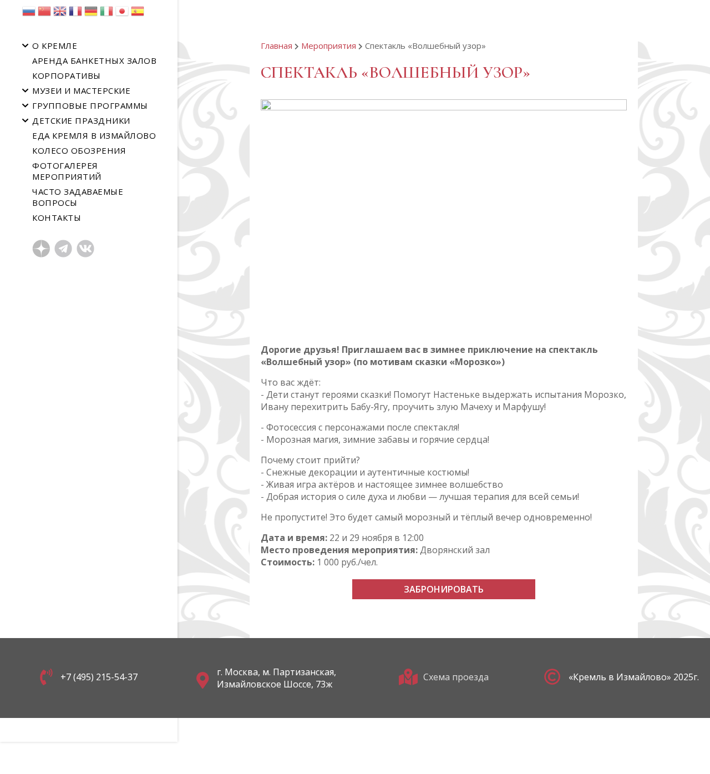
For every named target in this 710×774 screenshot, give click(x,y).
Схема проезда (456, 677)
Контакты (56, 217)
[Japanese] (122, 14)
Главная (276, 45)
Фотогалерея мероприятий (67, 171)
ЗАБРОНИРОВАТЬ (444, 589)
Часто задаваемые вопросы (77, 197)
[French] (75, 14)
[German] (91, 14)
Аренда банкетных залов (94, 60)
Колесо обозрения (79, 150)
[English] (60, 14)
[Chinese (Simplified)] (44, 14)
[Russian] (29, 14)
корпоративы (66, 75)
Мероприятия (328, 45)
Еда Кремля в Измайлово (94, 135)
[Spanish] (137, 14)
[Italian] (106, 14)
